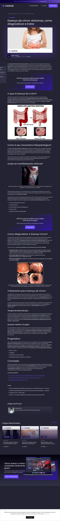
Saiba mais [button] (47, 513)
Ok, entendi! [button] (30, 517)
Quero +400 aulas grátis (11, 476)
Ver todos (54, 422)
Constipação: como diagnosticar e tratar (18, 380)
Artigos (9, 13)
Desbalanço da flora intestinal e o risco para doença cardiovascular (24, 377)
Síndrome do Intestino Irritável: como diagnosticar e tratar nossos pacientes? (27, 375)
